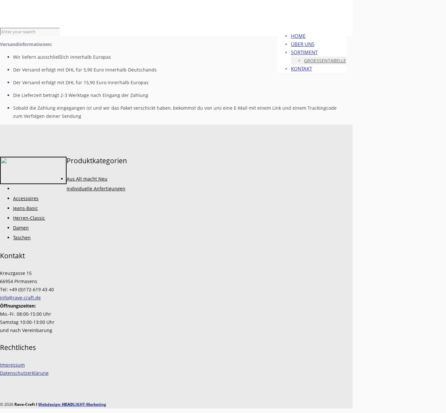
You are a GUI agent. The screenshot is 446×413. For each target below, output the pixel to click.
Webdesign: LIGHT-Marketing (72, 404)
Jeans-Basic (25, 208)
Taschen (22, 237)
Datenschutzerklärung (24, 373)
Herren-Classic (29, 218)
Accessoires (26, 198)
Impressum (12, 365)
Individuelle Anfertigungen (96, 188)
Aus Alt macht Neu (87, 179)
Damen (21, 228)
